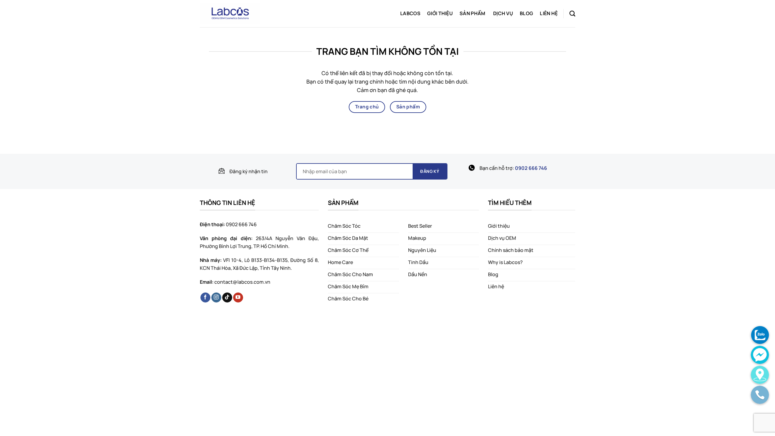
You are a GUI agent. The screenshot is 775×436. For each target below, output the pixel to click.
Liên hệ (549, 13)
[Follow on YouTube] (238, 297)
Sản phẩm (473, 13)
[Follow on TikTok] (227, 297)
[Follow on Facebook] (205, 297)
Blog (526, 13)
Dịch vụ (503, 13)
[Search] (572, 13)
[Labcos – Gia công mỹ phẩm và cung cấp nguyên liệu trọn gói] (230, 13)
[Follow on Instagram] (216, 297)
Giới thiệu (440, 13)
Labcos (410, 13)
